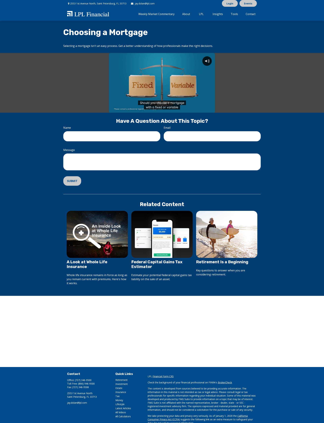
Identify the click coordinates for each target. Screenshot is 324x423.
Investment (121, 384)
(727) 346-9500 (83, 380)
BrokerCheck (225, 382)
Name (67, 128)
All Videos (120, 412)
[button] (156, 13)
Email (167, 128)
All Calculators (123, 416)
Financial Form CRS (163, 376)
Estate (118, 388)
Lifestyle (120, 404)
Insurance (120, 392)
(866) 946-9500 (86, 383)
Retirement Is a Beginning (222, 262)
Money (119, 400)
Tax (117, 396)
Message (69, 150)
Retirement (121, 380)
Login (229, 3)
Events (248, 3)
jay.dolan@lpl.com (145, 3)
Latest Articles (123, 408)
